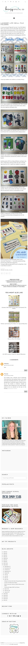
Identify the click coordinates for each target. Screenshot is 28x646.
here (12, 261)
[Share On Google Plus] (7, 273)
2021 (5, 556)
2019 (5, 559)
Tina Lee (6, 373)
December (7, 566)
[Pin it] (9, 273)
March (6, 588)
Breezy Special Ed (8, 642)
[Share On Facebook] (4, 273)
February (7, 590)
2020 (5, 558)
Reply (26, 370)
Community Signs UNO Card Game (11, 587)
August (6, 572)
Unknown (6, 363)
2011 (5, 600)
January (6, 592)
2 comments (3, 268)
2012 (5, 598)
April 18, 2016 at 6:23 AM (9, 365)
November (7, 568)
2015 (5, 593)
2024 (5, 551)
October (6, 569)
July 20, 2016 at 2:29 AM (8, 375)
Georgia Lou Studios (5, 644)
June (6, 576)
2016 (5, 564)
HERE (15, 534)
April (6, 579)
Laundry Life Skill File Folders (10, 582)
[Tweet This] (2, 273)
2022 (5, 555)
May (6, 577)
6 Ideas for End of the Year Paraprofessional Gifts (15, 581)
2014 (5, 595)
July (6, 574)
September (7, 571)
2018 (5, 561)
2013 (5, 596)
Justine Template (15, 642)
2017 (5, 563)
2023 (5, 553)
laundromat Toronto (12, 388)
